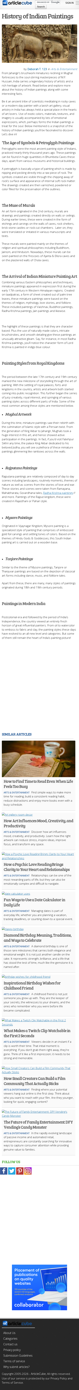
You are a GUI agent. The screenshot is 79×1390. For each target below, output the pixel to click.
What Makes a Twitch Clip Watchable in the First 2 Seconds (37, 1033)
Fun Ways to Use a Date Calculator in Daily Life (34, 902)
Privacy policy (12, 1350)
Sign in (69, 2)
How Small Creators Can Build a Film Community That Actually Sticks (34, 1081)
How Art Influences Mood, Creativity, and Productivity (38, 823)
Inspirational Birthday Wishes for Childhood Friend (32, 985)
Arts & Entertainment (64, 69)
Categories (10, 1339)
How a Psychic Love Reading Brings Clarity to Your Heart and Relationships (37, 866)
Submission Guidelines (18, 1355)
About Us (9, 1333)
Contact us (10, 1344)
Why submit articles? (16, 1367)
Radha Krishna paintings (58, 493)
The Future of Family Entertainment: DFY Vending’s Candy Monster (38, 1124)
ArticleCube (38, 1374)
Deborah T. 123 (37, 69)
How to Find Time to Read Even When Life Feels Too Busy (38, 783)
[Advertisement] (39, 690)
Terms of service (14, 1361)
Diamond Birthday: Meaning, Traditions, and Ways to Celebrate (37, 937)
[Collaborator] (39, 1308)
